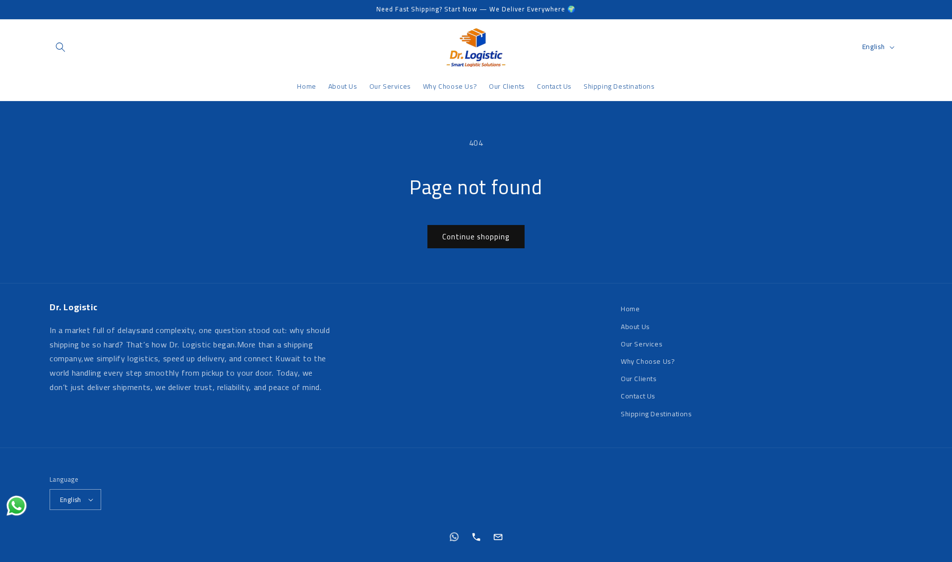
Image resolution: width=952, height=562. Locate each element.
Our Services (641, 343)
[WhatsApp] (454, 536)
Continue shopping (476, 236)
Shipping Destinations (656, 413)
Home (630, 309)
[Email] (497, 536)
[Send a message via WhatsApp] (16, 505)
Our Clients (639, 378)
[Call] (476, 536)
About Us (635, 326)
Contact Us (638, 396)
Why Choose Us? (648, 361)
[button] (60, 47)
